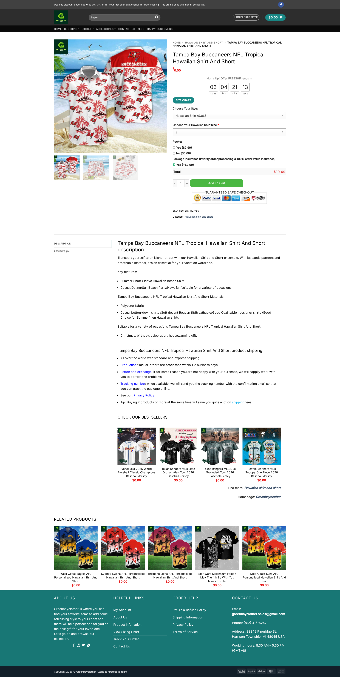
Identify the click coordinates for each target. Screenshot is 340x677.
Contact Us (126, 28)
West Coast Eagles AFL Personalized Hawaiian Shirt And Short (76, 577)
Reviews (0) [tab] (62, 251)
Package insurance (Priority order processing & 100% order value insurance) (224, 159)
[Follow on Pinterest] (88, 645)
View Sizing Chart (126, 632)
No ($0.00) (183, 153)
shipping (238, 402)
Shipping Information (188, 617)
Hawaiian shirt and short (204, 42)
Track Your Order (126, 639)
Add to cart (216, 183)
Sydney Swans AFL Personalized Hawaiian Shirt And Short (123, 575)
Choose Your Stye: (185, 108)
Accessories (105, 28)
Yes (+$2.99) (185, 164)
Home (58, 28)
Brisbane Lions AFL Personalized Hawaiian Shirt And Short (170, 575)
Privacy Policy (183, 624)
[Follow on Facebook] (281, 5)
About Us (120, 617)
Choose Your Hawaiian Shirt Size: (196, 125)
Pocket (177, 141)
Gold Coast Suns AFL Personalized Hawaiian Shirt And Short (264, 577)
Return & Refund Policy (189, 610)
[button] (246, 17)
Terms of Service (185, 632)
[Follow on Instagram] (78, 645)
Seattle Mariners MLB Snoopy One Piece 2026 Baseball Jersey (261, 472)
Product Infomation (127, 624)
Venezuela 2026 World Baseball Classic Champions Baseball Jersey (136, 472)
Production (128, 365)
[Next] (160, 96)
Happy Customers (159, 28)
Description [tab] (62, 243)
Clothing (71, 28)
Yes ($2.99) (184, 147)
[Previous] (61, 96)
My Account (122, 610)
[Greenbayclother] (68, 17)
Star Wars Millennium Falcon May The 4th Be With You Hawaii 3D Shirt (217, 577)
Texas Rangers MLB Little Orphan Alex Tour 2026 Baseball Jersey (178, 472)
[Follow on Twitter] (83, 645)
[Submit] (156, 17)
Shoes (87, 28)
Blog (140, 28)
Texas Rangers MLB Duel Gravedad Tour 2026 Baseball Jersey (219, 472)
